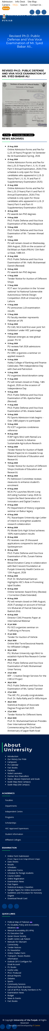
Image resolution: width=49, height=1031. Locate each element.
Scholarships (10, 823)
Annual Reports (14, 975)
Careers (6, 4)
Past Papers (12, 884)
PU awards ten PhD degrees (21, 214)
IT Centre (36, 1025)
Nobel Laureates (14, 773)
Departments (11, 806)
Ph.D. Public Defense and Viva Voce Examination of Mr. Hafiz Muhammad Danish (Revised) (26, 262)
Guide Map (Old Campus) (18, 784)
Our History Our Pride (16, 759)
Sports (10, 981)
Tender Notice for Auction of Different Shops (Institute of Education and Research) (27, 469)
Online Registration (15, 878)
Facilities (11, 770)
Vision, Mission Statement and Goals (23, 779)
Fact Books (12, 767)
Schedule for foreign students (20, 873)
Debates (11, 978)
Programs (9, 817)
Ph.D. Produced (14, 973)
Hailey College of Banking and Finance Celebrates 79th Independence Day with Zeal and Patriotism (26, 366)
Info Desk (20, 1)
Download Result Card (17, 898)
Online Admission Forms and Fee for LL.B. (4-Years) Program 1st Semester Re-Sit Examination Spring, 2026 (26, 152)
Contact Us (35, 4)
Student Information (14, 834)
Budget (10, 995)
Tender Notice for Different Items (24, 714)
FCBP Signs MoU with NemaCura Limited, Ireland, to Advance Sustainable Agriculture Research (24, 440)
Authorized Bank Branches (19, 987)
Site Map (32, 1)
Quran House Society (16, 936)
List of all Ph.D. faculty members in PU (24, 989)
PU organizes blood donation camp (25, 375)
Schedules (11, 867)
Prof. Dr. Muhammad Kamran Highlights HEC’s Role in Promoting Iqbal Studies (25, 582)
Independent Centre (14, 811)
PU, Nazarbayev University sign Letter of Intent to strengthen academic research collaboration (26, 521)
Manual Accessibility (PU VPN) (20, 930)
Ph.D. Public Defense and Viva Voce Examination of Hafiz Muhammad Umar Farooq (25, 666)
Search (23, 4)
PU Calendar (12, 765)
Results (10, 864)
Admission (7, 1)
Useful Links (12, 970)
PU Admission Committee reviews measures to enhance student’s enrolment (24, 482)
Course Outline (14, 876)
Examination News (15, 881)
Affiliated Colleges (13, 839)
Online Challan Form (16, 953)
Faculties (9, 800)
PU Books (11, 967)
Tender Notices (14, 947)
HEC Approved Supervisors (17, 828)
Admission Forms (15, 870)
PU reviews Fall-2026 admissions (23, 346)
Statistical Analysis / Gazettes (20, 887)
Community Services (16, 984)
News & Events (14, 998)
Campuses (12, 762)
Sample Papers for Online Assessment (24, 890)
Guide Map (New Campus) (19, 781)
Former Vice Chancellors (18, 776)
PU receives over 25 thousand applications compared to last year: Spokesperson (25, 543)
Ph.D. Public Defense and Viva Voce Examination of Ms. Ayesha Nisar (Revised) (25, 398)
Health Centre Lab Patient (18, 939)
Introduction (12, 756)
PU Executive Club (15, 933)
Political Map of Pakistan (18, 922)
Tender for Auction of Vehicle (22, 637)
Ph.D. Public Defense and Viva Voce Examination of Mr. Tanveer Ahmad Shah (25, 233)
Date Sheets (12, 861)
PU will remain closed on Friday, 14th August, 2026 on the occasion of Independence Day (26, 385)
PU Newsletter (13, 950)
